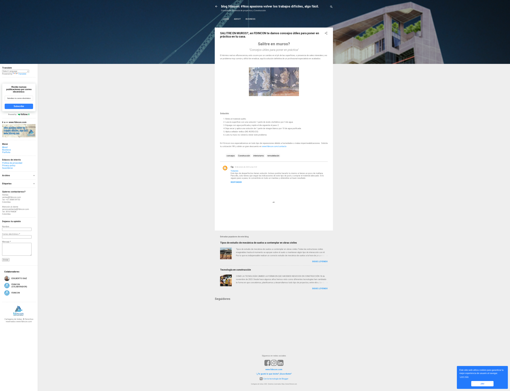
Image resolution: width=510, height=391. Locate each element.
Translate (22, 74)
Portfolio (6, 152)
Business (6, 150)
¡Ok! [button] (482, 384)
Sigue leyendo (320, 261)
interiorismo (258, 156)
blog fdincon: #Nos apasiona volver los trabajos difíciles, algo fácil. (270, 6)
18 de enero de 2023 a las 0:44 (245, 167)
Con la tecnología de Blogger (275, 379)
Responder (236, 182)
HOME (226, 19)
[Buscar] (331, 7)
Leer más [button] (464, 377)
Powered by (12, 114)
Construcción (244, 156)
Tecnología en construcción (235, 269)
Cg (232, 167)
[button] (326, 34)
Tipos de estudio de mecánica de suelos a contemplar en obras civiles (258, 242)
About (5, 147)
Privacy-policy (8, 165)
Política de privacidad (12, 163)
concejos (231, 156)
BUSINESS (250, 19)
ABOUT (237, 19)
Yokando (234, 171)
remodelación (273, 156)
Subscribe (19, 106)
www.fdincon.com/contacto (274, 146)
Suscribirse (7, 168)
